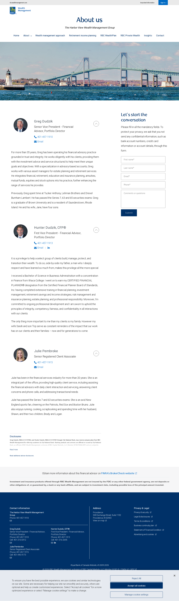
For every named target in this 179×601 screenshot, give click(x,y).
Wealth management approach (50, 35)
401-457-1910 (45, 136)
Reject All (136, 578)
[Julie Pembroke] (96, 353)
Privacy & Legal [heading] (141, 508)
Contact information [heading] (20, 508)
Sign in (163, 2)
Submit (129, 213)
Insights (148, 35)
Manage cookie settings (136, 594)
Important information (147, 2)
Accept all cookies (136, 585)
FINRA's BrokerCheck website (117, 473)
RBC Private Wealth (130, 35)
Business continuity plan (144, 525)
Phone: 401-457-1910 (19, 518)
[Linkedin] (49, 247)
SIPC (132, 569)
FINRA (123, 569)
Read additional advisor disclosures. (22, 456)
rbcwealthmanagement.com (18, 2)
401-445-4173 (20, 555)
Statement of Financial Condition (148, 530)
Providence (98, 512)
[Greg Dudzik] (96, 124)
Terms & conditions (142, 521)
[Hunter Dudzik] (96, 230)
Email (40, 141)
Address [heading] (97, 508)
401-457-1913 (45, 243)
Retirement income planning (82, 35)
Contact (160, 35)
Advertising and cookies (144, 534)
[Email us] (11, 520)
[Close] (174, 576)
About (26, 35)
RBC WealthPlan (108, 35)
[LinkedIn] (55, 542)
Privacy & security (141, 512)
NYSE (114, 569)
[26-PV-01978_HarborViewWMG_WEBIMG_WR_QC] (89, 71)
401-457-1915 (45, 362)
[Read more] (14, 450)
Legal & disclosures (142, 516)
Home (16, 35)
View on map (98, 520)
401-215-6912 (20, 540)
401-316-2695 (61, 540)
